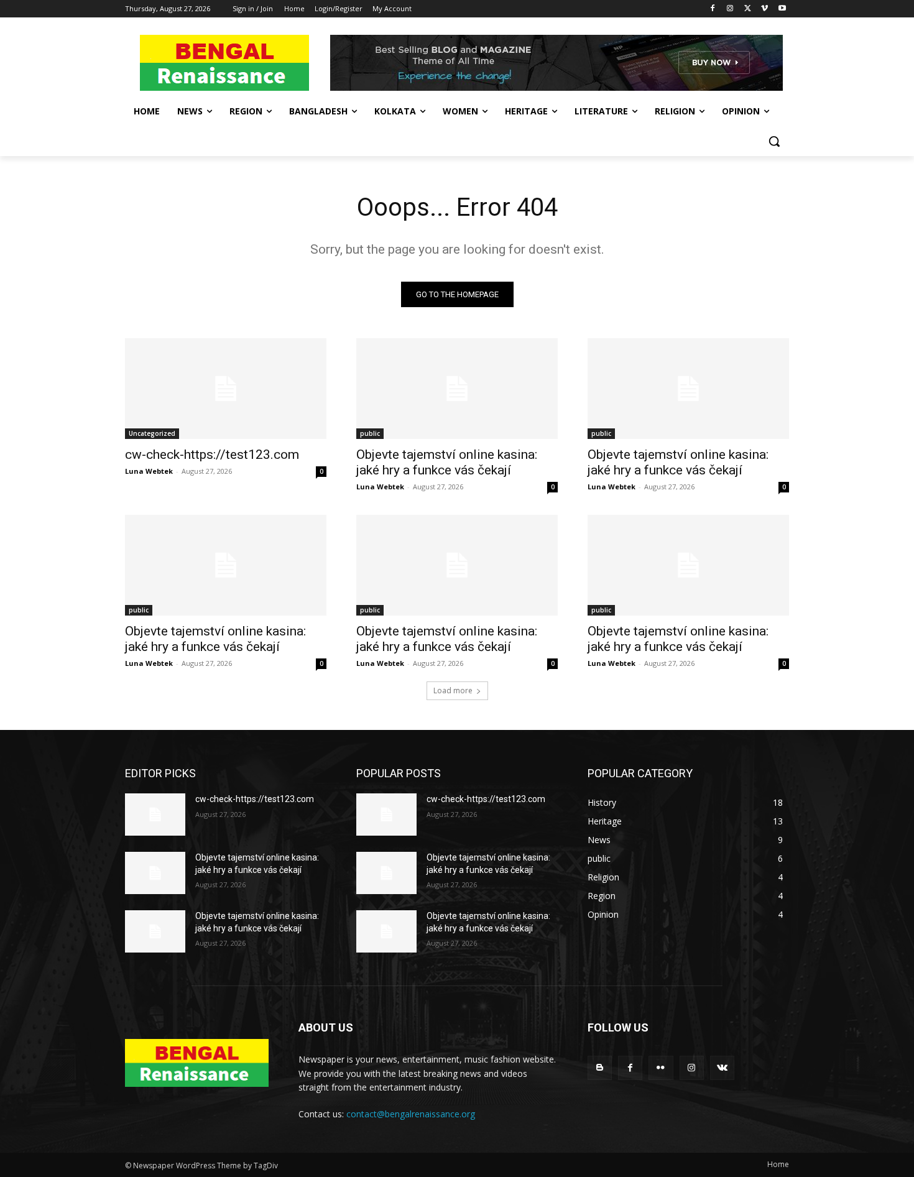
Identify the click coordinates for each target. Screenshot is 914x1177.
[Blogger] (600, 1068)
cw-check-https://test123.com (212, 454)
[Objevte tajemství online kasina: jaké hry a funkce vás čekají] (457, 388)
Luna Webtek (149, 471)
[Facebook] (713, 9)
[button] (774, 141)
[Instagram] (730, 9)
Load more (453, 690)
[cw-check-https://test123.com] (225, 388)
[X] (748, 9)
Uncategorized (152, 433)
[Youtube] (782, 9)
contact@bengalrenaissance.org (410, 1114)
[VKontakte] (722, 1068)
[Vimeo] (764, 9)
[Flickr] (661, 1068)
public (370, 433)
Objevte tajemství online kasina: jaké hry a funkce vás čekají (446, 462)
